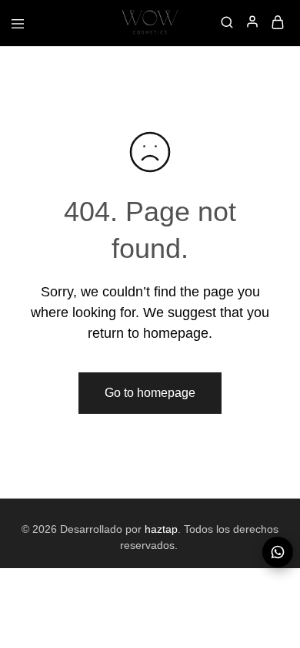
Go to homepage (150, 392)
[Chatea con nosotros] (277, 552)
